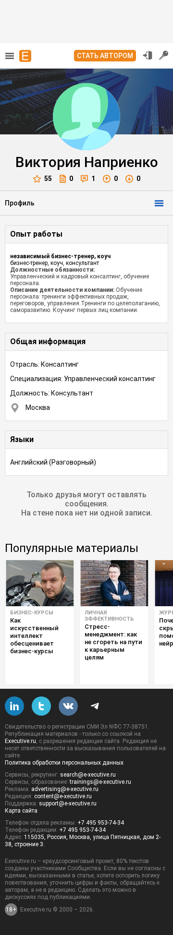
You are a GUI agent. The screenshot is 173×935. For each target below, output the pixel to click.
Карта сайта (21, 810)
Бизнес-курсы (31, 613)
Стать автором (105, 56)
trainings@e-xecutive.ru (100, 782)
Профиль (20, 203)
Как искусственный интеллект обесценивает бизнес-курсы (34, 636)
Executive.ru (20, 741)
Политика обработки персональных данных (64, 762)
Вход (147, 55)
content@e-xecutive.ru (63, 796)
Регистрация (164, 55)
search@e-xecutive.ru (88, 774)
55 (48, 178)
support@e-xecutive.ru (68, 803)
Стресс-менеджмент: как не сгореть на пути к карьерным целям (113, 642)
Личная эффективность (109, 616)
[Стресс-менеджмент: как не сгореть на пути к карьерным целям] (114, 583)
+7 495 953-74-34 (100, 822)
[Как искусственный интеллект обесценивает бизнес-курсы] (39, 583)
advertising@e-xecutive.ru (65, 789)
